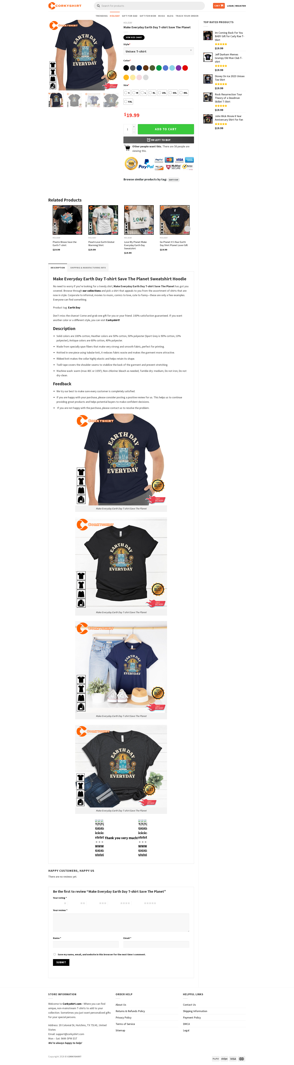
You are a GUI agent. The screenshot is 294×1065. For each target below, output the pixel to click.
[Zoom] (52, 86)
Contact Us (189, 1004)
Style (126, 44)
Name (57, 938)
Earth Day (173, 180)
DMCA (186, 1024)
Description (58, 267)
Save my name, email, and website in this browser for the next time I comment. (102, 954)
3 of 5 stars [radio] (93, 903)
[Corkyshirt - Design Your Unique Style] (64, 6)
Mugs (161, 15)
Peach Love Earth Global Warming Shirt (101, 243)
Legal (186, 1030)
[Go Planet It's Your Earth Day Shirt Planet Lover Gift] (174, 220)
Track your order (186, 15)
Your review (60, 910)
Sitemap (120, 1030)
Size (126, 85)
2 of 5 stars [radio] (74, 903)
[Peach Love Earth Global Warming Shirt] (103, 220)
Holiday (115, 15)
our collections (92, 290)
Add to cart (166, 129)
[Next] (113, 55)
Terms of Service (125, 1024)
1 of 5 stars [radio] (57, 903)
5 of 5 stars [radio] (138, 903)
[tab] (57, 267)
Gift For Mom (148, 15)
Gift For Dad (130, 15)
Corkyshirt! (113, 320)
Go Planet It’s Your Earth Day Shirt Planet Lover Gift (174, 243)
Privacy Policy (123, 1017)
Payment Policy (192, 1017)
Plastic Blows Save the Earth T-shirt (65, 243)
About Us (121, 1004)
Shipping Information (195, 1011)
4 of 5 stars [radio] (114, 903)
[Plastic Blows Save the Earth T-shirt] (67, 220)
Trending (102, 15)
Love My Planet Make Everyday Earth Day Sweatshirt (135, 245)
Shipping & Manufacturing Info (88, 267)
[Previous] (53, 55)
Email (127, 938)
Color (127, 60)
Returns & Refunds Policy (130, 1011)
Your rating (60, 897)
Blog (170, 15)
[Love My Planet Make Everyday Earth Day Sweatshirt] (139, 220)
